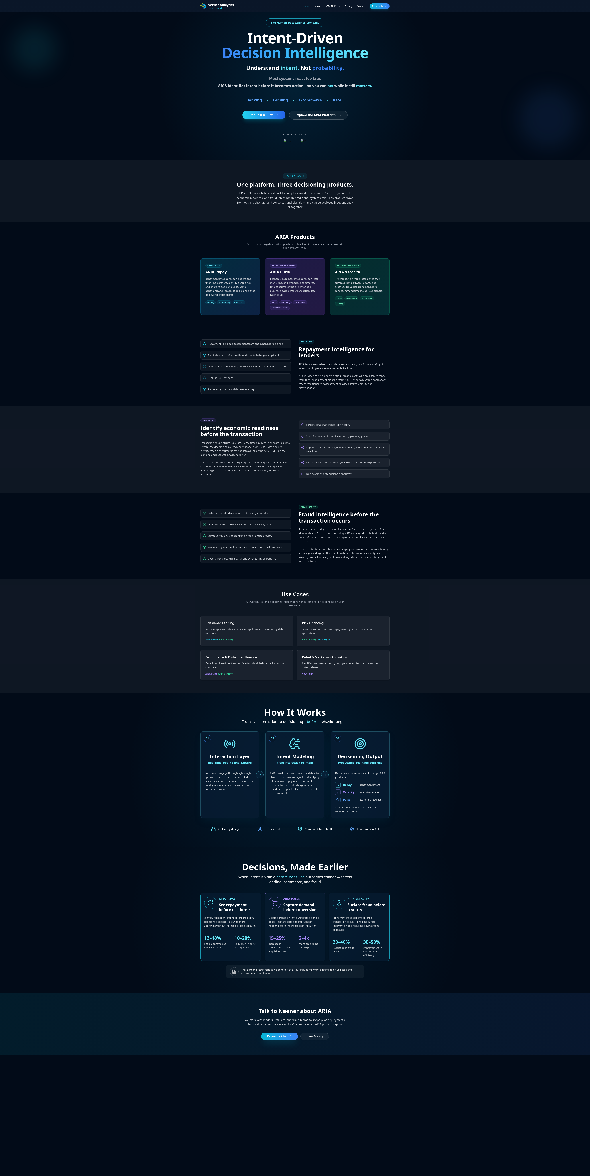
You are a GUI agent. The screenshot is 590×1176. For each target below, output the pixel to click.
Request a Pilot (261, 115)
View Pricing (315, 1036)
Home (307, 6)
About (318, 6)
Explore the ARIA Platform (315, 115)
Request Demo (379, 6)
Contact (361, 6)
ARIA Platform (333, 6)
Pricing (348, 6)
